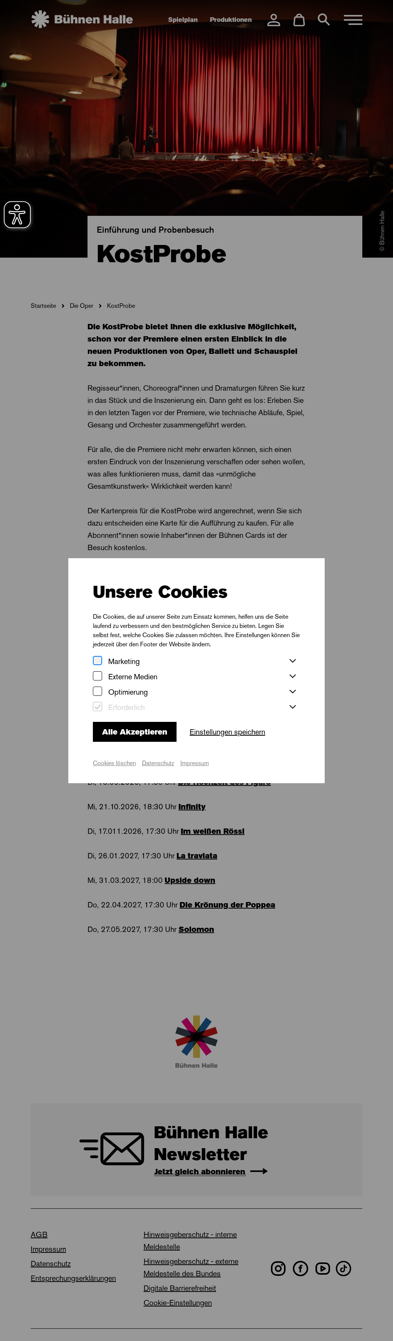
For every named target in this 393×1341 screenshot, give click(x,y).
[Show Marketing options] (292, 661)
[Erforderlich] (97, 707)
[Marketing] (97, 661)
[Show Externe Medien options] (292, 676)
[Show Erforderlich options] (292, 707)
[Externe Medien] (97, 676)
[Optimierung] (97, 692)
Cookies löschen (114, 763)
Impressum (194, 763)
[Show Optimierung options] (292, 692)
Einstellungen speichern (227, 732)
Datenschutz (158, 763)
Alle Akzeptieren (134, 732)
